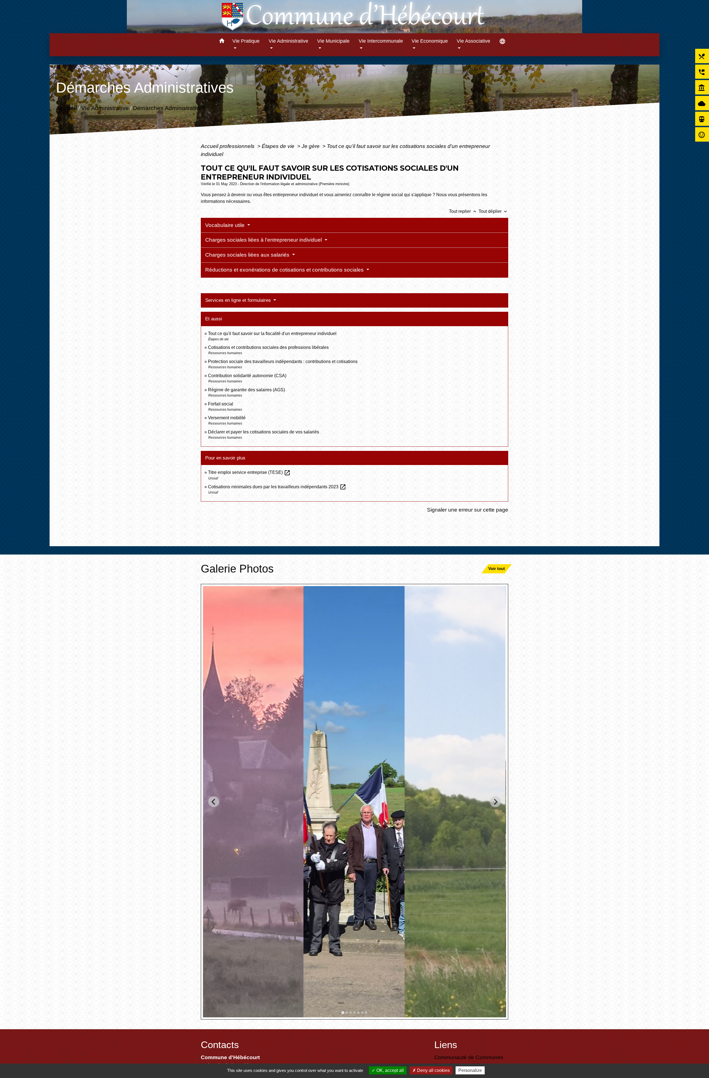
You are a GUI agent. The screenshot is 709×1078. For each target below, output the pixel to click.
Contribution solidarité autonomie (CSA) (247, 375)
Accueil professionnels (228, 146)
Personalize (470, 1070)
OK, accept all (389, 1070)
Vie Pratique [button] (246, 41)
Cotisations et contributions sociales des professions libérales (268, 347)
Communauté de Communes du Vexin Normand (468, 1061)
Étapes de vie (279, 146)
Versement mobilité (227, 417)
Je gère (311, 146)
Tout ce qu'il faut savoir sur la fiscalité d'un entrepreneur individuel (272, 333)
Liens (445, 1044)
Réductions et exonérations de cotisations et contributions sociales (285, 270)
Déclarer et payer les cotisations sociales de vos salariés (263, 432)
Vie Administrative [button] (288, 41)
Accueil (66, 107)
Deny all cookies (433, 1070)
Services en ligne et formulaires (238, 300)
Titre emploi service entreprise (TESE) (249, 472)
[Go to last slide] (213, 801)
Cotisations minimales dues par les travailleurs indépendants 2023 (277, 486)
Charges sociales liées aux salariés (248, 255)
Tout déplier (493, 211)
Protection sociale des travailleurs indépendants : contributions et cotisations (283, 361)
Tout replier (463, 211)
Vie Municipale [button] (333, 41)
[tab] (342, 1012)
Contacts (220, 1044)
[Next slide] (495, 801)
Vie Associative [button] (473, 41)
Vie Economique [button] (430, 41)
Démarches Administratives (169, 107)
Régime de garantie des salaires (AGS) (246, 389)
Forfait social (220, 404)
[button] (222, 41)
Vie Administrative (105, 107)
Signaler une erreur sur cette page (467, 510)
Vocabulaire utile (225, 225)
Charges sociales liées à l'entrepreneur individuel (264, 240)
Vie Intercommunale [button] (381, 41)
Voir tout (496, 568)
